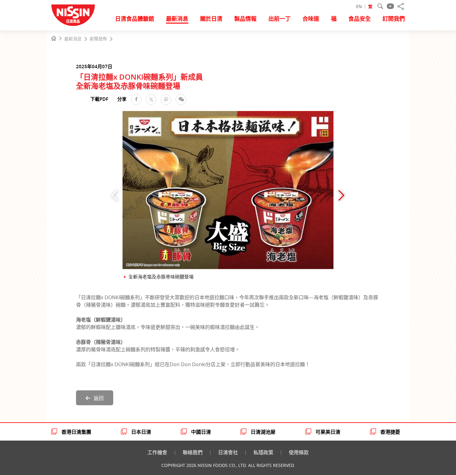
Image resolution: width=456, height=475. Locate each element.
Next (341, 195)
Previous (115, 195)
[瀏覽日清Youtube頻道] (390, 6)
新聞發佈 (98, 39)
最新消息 (73, 39)
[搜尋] (380, 6)
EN (359, 6)
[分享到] (400, 6)
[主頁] (53, 38)
